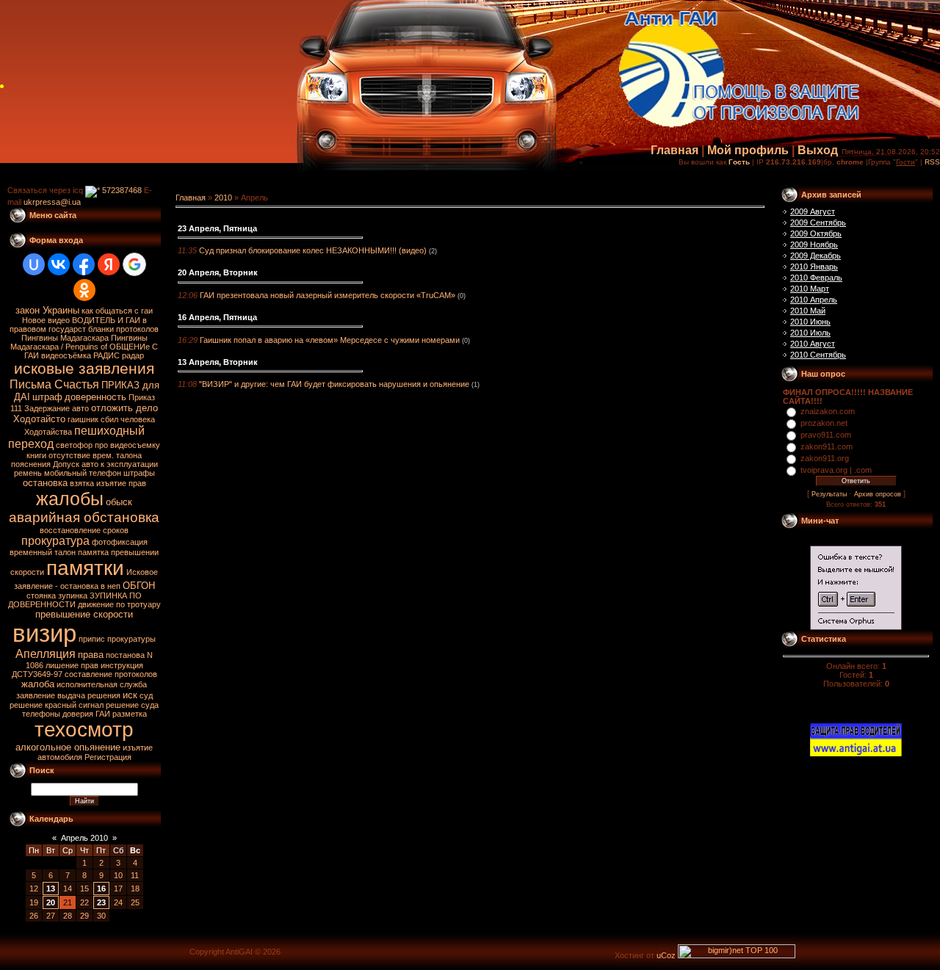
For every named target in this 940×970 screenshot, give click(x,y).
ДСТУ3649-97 (37, 674)
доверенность (95, 396)
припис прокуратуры (117, 638)
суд (146, 695)
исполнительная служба (102, 684)
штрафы (139, 472)
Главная (674, 150)
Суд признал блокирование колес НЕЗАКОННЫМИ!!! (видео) (313, 250)
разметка (129, 713)
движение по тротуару (119, 604)
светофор (74, 445)
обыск (119, 501)
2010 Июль (810, 332)
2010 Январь (814, 266)
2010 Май (807, 310)
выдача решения (88, 695)
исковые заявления (84, 368)
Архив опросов (877, 494)
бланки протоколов (123, 329)
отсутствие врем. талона (95, 455)
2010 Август (812, 343)
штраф (47, 396)
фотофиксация (120, 542)
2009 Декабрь (815, 255)
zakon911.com (826, 446)
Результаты (829, 494)
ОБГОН (139, 585)
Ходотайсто (39, 418)
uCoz (666, 955)
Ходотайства (48, 431)
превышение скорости (84, 614)
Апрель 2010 (84, 837)
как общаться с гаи (117, 310)
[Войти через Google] (134, 264)
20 (50, 902)
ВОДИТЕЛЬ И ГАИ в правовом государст (78, 324)
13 (50, 888)
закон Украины (47, 310)
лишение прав (72, 665)
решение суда (132, 705)
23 (101, 902)
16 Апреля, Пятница (217, 317)
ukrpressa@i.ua (52, 202)
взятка (82, 483)
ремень (28, 472)
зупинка (72, 595)
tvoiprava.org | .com (836, 470)
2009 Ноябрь (814, 244)
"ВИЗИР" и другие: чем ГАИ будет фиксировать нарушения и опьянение (334, 384)
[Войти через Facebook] (84, 264)
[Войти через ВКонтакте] (59, 264)
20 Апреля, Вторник (218, 272)
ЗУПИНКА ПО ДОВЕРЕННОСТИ (75, 600)
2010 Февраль (816, 277)
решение (26, 705)
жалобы (70, 498)
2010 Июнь (810, 321)
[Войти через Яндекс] (109, 264)
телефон (105, 472)
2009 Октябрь (816, 233)
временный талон (43, 552)
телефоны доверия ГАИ (66, 713)
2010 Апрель (813, 299)
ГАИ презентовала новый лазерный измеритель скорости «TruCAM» (327, 295)
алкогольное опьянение (67, 747)
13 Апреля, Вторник (218, 362)
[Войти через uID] (34, 264)
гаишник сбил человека (111, 419)
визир (44, 633)
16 (101, 888)
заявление (35, 695)
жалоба (37, 684)
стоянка (41, 595)
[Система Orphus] (856, 627)
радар (133, 355)
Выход (818, 150)
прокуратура (55, 541)
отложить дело (124, 407)
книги (36, 455)
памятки (85, 568)
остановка (45, 482)
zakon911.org (824, 458)
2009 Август (812, 211)
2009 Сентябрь (818, 222)
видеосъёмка (66, 355)
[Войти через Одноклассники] (84, 290)
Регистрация (107, 757)
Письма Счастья (54, 384)
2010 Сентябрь (818, 354)
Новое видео (46, 320)
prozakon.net (823, 423)
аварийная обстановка (84, 517)
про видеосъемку (127, 445)
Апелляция (45, 654)
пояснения (31, 464)
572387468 (121, 190)
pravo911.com (825, 434)
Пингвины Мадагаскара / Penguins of (79, 342)
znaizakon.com (827, 411)
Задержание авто (56, 408)
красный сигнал (74, 705)
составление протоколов (111, 674)
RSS (932, 162)
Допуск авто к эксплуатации (105, 464)
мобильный (65, 472)
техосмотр (84, 729)
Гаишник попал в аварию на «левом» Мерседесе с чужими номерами (330, 340)
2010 (223, 197)
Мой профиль (748, 150)
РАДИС (106, 355)
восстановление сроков (84, 530)
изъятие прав (121, 483)
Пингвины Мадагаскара (65, 337)
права (91, 654)
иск (130, 695)
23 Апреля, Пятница (217, 228)
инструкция (122, 665)
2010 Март (809, 288)
